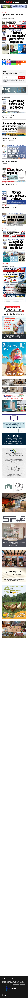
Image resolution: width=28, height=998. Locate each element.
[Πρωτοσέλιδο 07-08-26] (14, 129)
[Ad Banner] (14, 90)
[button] (2, 2)
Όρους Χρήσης (8, 81)
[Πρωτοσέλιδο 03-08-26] (14, 220)
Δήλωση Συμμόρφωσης (12, 982)
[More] (18, 64)
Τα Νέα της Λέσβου (8, 979)
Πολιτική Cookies (15, 981)
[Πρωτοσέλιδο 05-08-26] (14, 175)
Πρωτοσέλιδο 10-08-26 (9, 265)
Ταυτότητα (4, 981)
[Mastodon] (9, 64)
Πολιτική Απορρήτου (19, 80)
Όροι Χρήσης (9, 981)
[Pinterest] (18, 62)
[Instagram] (9, 62)
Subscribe (21, 77)
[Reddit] (23, 62)
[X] (13, 62)
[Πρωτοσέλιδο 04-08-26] (14, 197)
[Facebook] (4, 62)
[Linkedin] (4, 64)
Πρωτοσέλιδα (4, 12)
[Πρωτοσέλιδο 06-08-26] (14, 152)
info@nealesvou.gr (21, 983)
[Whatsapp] (13, 64)
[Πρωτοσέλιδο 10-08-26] (14, 106)
